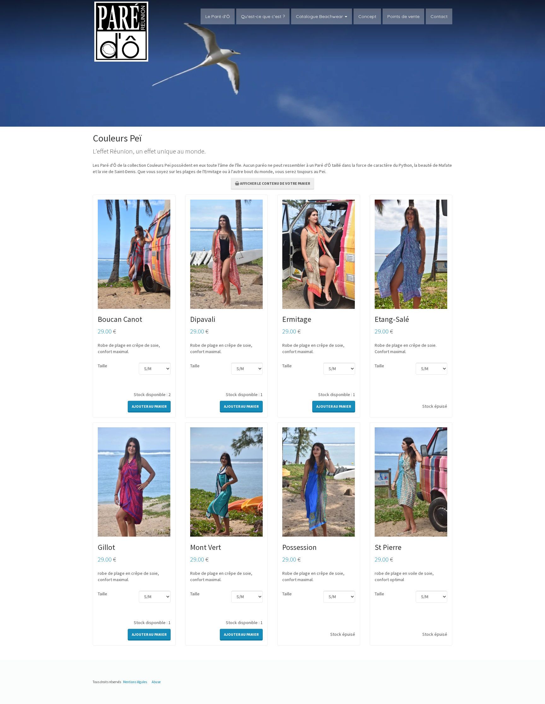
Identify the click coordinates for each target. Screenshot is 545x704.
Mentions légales (135, 682)
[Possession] (318, 481)
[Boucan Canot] (134, 253)
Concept (367, 16)
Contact (439, 16)
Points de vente (403, 16)
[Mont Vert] (226, 481)
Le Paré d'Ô (217, 16)
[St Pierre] (411, 481)
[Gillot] (134, 481)
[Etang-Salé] (411, 253)
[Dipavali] (226, 253)
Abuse (156, 682)
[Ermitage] (318, 253)
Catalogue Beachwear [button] (320, 16)
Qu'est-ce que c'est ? (263, 16)
